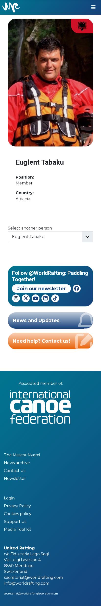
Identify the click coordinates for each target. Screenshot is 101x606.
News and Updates (36, 320)
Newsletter (15, 478)
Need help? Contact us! (41, 341)
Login (9, 498)
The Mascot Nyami (22, 455)
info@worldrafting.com (26, 583)
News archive (17, 463)
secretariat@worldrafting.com (33, 577)
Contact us (14, 470)
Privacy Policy (17, 506)
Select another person (30, 228)
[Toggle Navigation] (93, 7)
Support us (15, 521)
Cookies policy (17, 513)
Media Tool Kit (17, 529)
